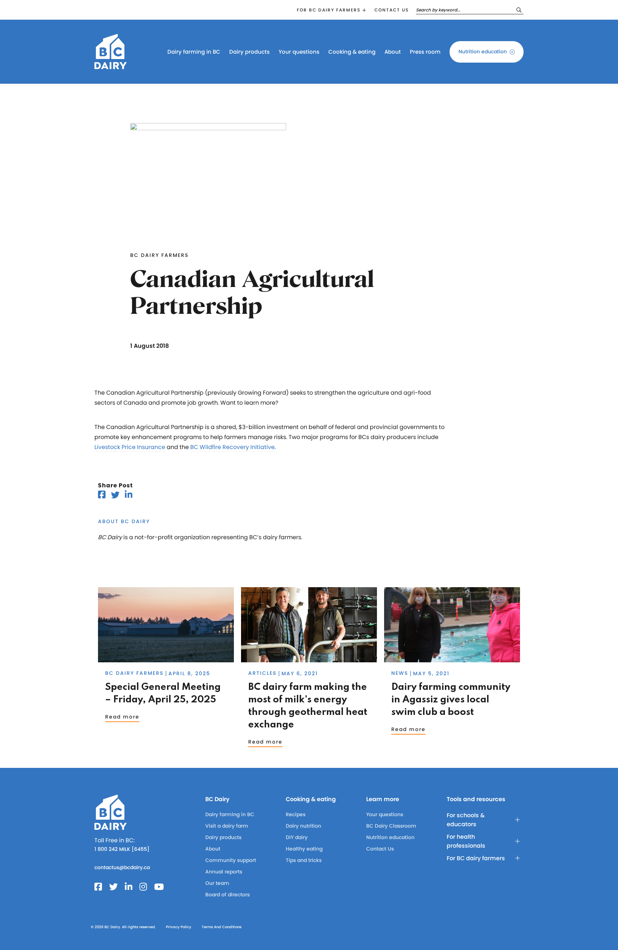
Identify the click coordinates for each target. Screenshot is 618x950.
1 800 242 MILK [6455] (121, 849)
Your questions (299, 51)
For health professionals (466, 841)
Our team (217, 883)
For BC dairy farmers (328, 10)
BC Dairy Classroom (391, 825)
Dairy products (249, 51)
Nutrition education (482, 51)
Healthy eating (304, 848)
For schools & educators (466, 819)
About (392, 51)
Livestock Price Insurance (129, 447)
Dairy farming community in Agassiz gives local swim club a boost (450, 699)
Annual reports (223, 871)
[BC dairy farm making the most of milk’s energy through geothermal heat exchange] (309, 659)
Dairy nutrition (303, 825)
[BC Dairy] (110, 66)
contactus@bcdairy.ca (122, 867)
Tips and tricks (304, 860)
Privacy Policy (178, 927)
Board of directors (227, 894)
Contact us (391, 10)
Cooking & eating (352, 51)
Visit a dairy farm (226, 825)
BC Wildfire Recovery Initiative (232, 447)
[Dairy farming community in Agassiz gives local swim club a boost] (452, 659)
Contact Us (380, 848)
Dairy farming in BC (193, 51)
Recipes (295, 814)
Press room (425, 51)
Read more (122, 716)
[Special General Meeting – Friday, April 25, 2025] (166, 659)
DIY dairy (297, 837)
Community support (230, 860)
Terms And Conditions (221, 927)
